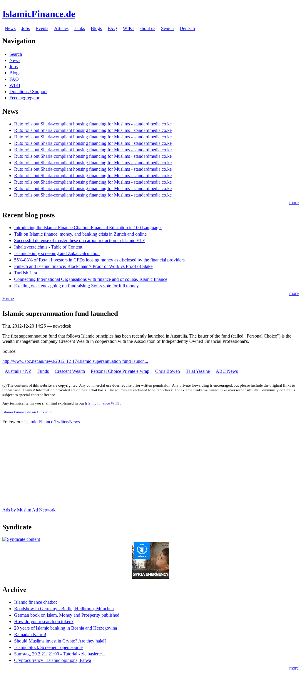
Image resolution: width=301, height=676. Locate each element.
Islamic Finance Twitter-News (52, 421)
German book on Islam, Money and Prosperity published (66, 615)
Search (167, 28)
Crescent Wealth (70, 371)
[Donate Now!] (150, 577)
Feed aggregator (24, 97)
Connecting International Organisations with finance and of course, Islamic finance (90, 279)
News (10, 28)
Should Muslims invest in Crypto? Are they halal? (60, 640)
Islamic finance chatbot (35, 602)
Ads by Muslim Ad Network (29, 509)
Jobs (25, 28)
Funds (43, 371)
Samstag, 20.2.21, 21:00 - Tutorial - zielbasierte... (59, 653)
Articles (61, 28)
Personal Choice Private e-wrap (120, 371)
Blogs (96, 28)
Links (79, 28)
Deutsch (187, 28)
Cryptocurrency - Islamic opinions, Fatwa (52, 660)
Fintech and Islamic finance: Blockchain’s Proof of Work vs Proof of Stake (83, 266)
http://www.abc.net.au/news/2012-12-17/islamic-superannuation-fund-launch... (75, 361)
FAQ (112, 28)
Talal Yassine (198, 371)
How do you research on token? (43, 621)
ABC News (227, 371)
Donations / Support (28, 91)
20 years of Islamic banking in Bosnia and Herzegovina (65, 627)
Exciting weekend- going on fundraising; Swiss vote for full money (76, 285)
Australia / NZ (18, 371)
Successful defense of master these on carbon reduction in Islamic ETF (79, 240)
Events (42, 28)
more (294, 202)
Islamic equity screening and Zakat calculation (57, 253)
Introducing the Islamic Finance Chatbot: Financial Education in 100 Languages (88, 227)
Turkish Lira (25, 272)
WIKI (128, 28)
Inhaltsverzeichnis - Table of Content (48, 246)
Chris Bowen (167, 371)
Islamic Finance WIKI (102, 403)
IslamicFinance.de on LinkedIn (27, 412)
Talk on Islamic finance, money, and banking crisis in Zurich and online (80, 234)
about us (147, 28)
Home (8, 298)
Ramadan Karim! (30, 634)
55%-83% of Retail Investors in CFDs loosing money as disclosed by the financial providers (99, 259)
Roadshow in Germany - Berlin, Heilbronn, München (64, 608)
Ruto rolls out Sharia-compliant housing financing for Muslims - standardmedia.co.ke (93, 123)
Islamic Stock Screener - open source (48, 647)
